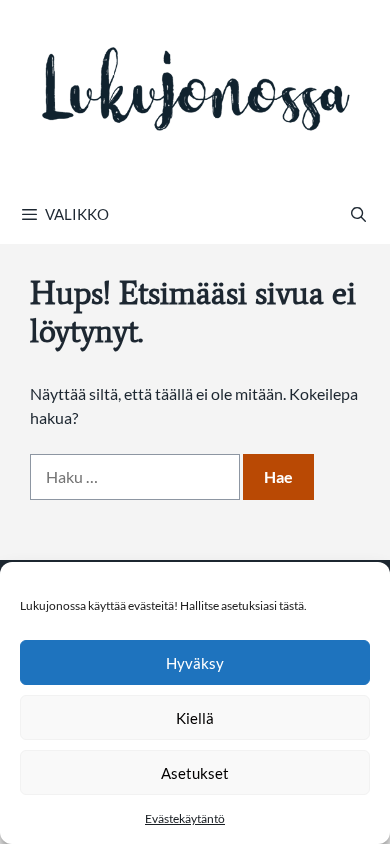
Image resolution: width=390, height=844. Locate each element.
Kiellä (195, 718)
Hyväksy (195, 663)
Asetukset (195, 773)
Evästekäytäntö (185, 818)
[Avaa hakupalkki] (358, 214)
